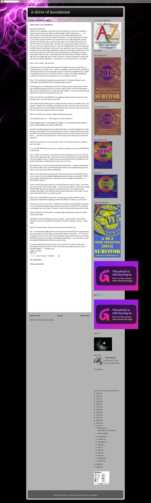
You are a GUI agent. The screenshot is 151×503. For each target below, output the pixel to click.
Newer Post (35, 316)
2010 (98, 426)
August (100, 445)
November (101, 436)
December (101, 428)
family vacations (102, 433)
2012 (98, 420)
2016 (98, 409)
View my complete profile (111, 363)
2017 (98, 407)
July (99, 447)
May (99, 453)
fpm (82, 495)
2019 (98, 401)
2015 (98, 412)
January (101, 461)
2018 (98, 404)
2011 (98, 423)
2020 (98, 399)
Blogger (94, 495)
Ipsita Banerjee (110, 357)
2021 (98, 396)
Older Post (84, 316)
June (99, 450)
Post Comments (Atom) (46, 320)
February (101, 458)
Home (60, 316)
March (100, 455)
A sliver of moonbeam (50, 12)
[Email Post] (58, 256)
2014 (98, 415)
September (101, 442)
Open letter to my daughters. (106, 430)
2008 (98, 467)
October (101, 439)
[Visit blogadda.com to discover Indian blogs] (98, 295)
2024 (98, 393)
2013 (98, 417)
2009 (98, 464)
